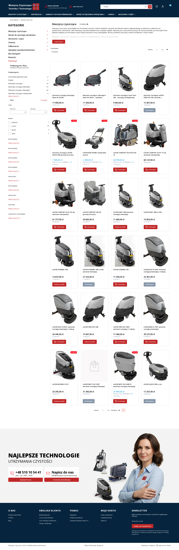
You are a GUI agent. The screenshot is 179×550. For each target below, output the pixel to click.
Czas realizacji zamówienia (47, 521)
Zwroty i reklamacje (45, 523)
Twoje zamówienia (106, 515)
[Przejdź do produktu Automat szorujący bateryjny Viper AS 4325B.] (64, 77)
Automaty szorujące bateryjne (28, 87)
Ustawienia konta (106, 518)
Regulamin (73, 515)
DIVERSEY (15, 122)
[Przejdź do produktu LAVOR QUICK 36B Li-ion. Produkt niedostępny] (155, 366)
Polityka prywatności (76, 518)
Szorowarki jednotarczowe (28, 77)
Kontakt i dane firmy (14, 515)
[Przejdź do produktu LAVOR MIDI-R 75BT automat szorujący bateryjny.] (155, 308)
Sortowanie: (55, 48)
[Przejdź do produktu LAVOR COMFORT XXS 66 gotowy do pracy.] (94, 194)
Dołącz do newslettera (142, 526)
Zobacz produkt (120, 227)
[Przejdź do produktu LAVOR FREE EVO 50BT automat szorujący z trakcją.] (125, 308)
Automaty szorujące (28, 83)
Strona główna (14, 20)
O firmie (10, 518)
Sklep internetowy (93, 545)
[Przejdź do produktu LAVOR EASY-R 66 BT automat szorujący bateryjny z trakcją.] (64, 308)
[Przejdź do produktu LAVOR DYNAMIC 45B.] (64, 251)
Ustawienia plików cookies (78, 521)
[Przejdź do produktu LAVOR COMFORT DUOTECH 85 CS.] (125, 134)
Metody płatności (44, 515)
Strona (150, 49)
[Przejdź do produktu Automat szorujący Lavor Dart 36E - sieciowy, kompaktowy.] (125, 77)
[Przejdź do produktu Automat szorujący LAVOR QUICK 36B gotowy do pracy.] (64, 134)
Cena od (12, 109)
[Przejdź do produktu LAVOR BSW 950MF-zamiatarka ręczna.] (94, 134)
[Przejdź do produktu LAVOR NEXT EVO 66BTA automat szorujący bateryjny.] (125, 366)
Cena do (33, 109)
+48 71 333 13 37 (78, 7)
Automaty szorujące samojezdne (28, 93)
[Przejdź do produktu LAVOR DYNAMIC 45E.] (125, 251)
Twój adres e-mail (137, 521)
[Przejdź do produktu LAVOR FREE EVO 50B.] (94, 308)
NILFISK (14, 130)
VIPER (13, 134)
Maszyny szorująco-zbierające (28, 90)
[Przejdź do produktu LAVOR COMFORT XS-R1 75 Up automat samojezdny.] (155, 134)
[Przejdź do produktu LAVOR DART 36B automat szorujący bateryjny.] (125, 194)
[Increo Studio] (163, 545)
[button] (150, 7)
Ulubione (103, 521)
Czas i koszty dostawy (46, 518)
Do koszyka (60, 110)
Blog (9, 521)
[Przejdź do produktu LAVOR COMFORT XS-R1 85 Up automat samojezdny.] (64, 194)
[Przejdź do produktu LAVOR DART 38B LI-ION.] (155, 194)
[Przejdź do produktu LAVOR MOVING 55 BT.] (64, 366)
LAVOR (14, 126)
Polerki (28, 80)
